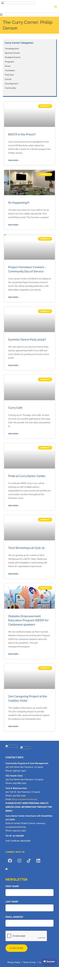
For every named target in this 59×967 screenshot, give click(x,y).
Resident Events (12, 57)
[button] (56, 7)
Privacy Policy (13, 962)
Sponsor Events (12, 53)
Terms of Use (29, 962)
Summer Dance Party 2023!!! (27, 339)
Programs (9, 61)
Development (11, 83)
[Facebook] (9, 860)
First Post (9, 75)
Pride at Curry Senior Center (26, 476)
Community (10, 88)
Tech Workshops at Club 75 (26, 548)
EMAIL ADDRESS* (14, 917)
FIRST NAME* (12, 886)
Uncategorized (12, 48)
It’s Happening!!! (19, 202)
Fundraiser (10, 70)
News (7, 66)
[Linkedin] (38, 860)
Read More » (13, 160)
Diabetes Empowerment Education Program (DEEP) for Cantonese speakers (28, 620)
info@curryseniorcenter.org (24, 799)
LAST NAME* (12, 901)
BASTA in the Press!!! (22, 134)
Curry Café (15, 407)
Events (8, 79)
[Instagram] (19, 860)
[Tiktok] (28, 860)
